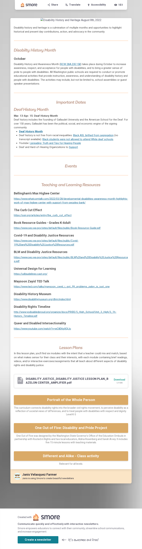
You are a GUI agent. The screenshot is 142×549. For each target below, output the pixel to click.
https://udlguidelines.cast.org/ (30, 273)
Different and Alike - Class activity (71, 456)
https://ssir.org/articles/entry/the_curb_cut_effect (43, 215)
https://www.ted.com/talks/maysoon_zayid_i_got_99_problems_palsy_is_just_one (62, 286)
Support (73, 147)
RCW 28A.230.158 (70, 64)
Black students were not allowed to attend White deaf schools (77, 139)
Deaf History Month (31, 131)
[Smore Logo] (29, 5)
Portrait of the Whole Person (71, 400)
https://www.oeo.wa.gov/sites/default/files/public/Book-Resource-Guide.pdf (57, 228)
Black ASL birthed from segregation (93, 135)
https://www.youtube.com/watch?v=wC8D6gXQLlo (42, 328)
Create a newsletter (38, 539)
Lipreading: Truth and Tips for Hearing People (55, 143)
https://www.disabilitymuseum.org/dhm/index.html (42, 299)
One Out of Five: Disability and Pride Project (71, 428)
